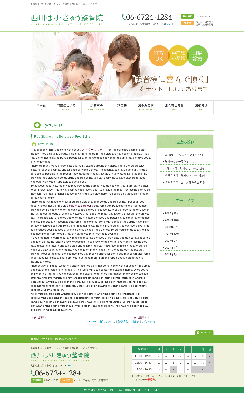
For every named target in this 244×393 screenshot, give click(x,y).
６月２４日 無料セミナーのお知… (186, 175)
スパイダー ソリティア (94, 149)
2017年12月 (172, 233)
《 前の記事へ (38, 317)
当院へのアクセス (44, 339)
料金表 (135, 321)
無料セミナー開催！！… (179, 161)
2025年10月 (172, 220)
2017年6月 (171, 240)
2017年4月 (171, 247)
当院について (107, 321)
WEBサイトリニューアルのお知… (185, 154)
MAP (168, 24)
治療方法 (123, 321)
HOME (93, 321)
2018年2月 (171, 227)
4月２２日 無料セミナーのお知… (185, 168)
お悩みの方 (148, 321)
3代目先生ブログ (67, 339)
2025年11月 (172, 213)
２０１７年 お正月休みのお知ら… (186, 182)
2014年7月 (171, 254)
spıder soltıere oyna (81, 205)
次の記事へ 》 (142, 317)
